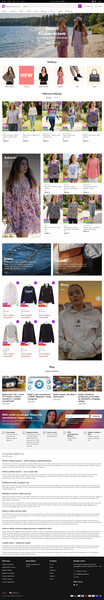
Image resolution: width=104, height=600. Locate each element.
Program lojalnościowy (8, 576)
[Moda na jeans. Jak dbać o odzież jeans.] (64, 383)
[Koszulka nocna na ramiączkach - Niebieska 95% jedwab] (92, 209)
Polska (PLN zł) (14, 593)
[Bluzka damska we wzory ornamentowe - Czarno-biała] (72, 209)
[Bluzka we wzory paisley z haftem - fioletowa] (92, 116)
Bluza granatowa (25, 311)
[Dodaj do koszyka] (19, 103)
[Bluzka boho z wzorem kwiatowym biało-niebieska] (72, 168)
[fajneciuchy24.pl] (11, 6)
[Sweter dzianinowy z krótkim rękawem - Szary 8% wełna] (12, 116)
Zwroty (51, 579)
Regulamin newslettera (8, 573)
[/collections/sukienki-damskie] (21, 195)
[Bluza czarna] (47, 294)
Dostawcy (52, 576)
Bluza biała (6, 311)
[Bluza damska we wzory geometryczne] (72, 116)
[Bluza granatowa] (29, 294)
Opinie (51, 567)
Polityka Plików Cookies (8, 567)
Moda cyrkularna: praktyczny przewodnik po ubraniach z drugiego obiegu (89, 397)
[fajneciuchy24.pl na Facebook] (93, 2)
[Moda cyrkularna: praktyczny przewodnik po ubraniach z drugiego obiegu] (90, 383)
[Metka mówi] (14, 383)
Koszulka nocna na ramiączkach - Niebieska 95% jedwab (91, 228)
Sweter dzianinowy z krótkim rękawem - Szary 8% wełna (10, 136)
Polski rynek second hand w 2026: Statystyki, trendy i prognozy (39, 396)
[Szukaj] (80, 6)
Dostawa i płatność (7, 579)
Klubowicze (53, 570)
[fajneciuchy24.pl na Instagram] (95, 2)
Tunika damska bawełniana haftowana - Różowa (90, 187)
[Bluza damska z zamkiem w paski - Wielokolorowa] (52, 116)
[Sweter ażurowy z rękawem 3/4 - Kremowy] (32, 116)
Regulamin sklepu (7, 570)
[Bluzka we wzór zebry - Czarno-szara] (53, 209)
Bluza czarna (42, 311)
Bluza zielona (6, 350)
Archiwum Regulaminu (8, 582)
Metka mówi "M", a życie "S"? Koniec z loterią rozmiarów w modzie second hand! (13, 397)
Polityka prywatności (7, 564)
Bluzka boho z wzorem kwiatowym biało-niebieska (71, 187)
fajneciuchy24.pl (19, 596)
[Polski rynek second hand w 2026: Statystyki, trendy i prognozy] (39, 383)
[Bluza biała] (11, 294)
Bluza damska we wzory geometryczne (69, 136)
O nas (51, 564)
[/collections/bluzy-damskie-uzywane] (80, 320)
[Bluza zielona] (11, 333)
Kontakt (52, 573)
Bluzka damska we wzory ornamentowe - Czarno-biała (71, 228)
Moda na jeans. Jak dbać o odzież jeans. (64, 395)
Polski (99, 1)
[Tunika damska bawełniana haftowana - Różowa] (92, 168)
